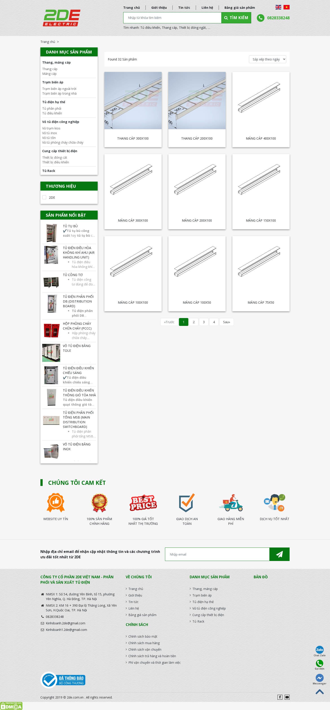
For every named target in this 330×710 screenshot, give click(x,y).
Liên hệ (207, 7)
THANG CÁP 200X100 (197, 138)
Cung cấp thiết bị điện (59, 151)
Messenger (319, 683)
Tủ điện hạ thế (53, 102)
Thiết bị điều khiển (55, 162)
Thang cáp (169, 27)
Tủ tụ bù (70, 226)
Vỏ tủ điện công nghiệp (60, 122)
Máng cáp (49, 73)
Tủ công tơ (73, 275)
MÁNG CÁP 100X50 (197, 302)
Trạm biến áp (52, 82)
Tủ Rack (48, 171)
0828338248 (278, 17)
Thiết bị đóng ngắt (192, 27)
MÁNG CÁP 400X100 (261, 138)
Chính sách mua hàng (144, 643)
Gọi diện (319, 668)
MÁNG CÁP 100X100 (133, 302)
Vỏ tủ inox (49, 133)
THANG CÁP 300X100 (133, 138)
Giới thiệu (159, 7)
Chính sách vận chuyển (144, 649)
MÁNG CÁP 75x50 (261, 302)
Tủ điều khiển (150, 27)
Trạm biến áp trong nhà (59, 93)
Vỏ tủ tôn (49, 138)
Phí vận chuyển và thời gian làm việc (154, 662)
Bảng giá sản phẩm (239, 7)
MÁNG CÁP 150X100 (261, 220)
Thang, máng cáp (56, 62)
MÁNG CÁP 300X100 (133, 220)
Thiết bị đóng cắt (54, 157)
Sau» (226, 322)
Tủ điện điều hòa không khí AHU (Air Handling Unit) (79, 252)
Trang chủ (131, 7)
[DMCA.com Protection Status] (165, 706)
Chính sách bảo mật (142, 636)
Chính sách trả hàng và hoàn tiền (152, 656)
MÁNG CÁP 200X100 (197, 220)
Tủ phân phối (51, 108)
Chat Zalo (320, 655)
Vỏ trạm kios (51, 128)
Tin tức (184, 7)
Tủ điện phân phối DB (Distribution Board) (78, 301)
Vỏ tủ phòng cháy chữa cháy (62, 142)
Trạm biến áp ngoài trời (59, 89)
